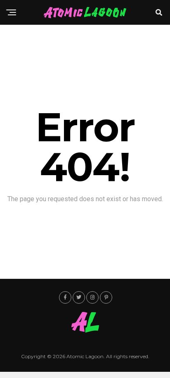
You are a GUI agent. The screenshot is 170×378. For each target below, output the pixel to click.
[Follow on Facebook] (65, 297)
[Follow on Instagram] (92, 297)
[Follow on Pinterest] (106, 297)
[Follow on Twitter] (79, 297)
